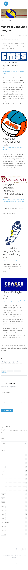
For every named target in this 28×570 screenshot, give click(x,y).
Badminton (4, 455)
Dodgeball (4, 470)
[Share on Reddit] (14, 362)
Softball (3, 506)
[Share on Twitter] (6, 362)
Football (3, 482)
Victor (2, 35)
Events (3, 478)
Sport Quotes (4, 510)
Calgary (3, 467)
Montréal (4, 20)
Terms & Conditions (14, 563)
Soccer (3, 502)
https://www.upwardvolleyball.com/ (14, 301)
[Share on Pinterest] (17, 362)
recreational (17, 371)
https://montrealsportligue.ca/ (12, 260)
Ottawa (3, 498)
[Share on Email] (21, 362)
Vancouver (4, 526)
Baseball (3, 459)
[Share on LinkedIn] (10, 362)
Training (3, 518)
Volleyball (11, 20)
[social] (17, 549)
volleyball (4, 372)
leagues (3, 371)
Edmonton (4, 474)
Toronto (3, 514)
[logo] (6, 3)
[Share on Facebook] (2, 362)
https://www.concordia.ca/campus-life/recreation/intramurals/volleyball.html (14, 202)
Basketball (4, 463)
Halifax (3, 486)
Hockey (3, 490)
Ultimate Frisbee (5, 522)
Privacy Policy (14, 561)
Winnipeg (4, 534)
